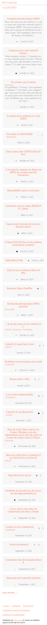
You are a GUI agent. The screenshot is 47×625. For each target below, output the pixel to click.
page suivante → (10, 592)
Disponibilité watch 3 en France (23, 190)
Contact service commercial (20, 526)
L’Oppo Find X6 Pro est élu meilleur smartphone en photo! (23, 243)
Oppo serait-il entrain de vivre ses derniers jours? (23, 225)
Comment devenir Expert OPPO (23, 18)
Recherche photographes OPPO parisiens (23, 305)
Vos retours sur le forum (23, 82)
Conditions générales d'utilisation (16, 610)
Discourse (18, 620)
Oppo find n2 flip (14, 260)
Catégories (16, 606)
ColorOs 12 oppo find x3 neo (19, 344)
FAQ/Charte (28, 606)
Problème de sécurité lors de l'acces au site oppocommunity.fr (23, 492)
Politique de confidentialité (14, 615)
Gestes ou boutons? (19, 544)
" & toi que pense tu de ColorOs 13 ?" (23, 325)
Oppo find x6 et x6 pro (19, 475)
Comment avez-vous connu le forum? (23, 51)
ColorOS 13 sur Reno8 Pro (19, 411)
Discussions (9, 85)
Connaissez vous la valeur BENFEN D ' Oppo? (23, 207)
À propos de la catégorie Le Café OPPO (23, 117)
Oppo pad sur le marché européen (23, 577)
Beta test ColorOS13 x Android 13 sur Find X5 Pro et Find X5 (23, 456)
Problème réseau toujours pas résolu (23, 361)
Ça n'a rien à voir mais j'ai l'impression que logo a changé (23, 510)
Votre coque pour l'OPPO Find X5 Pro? (23, 152)
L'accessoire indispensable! (19, 394)
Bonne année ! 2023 (19, 379)
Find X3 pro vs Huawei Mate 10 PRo (23, 271)
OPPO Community (9, 2)
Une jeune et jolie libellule (19, 134)
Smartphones (27, 329)
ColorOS (8, 329)
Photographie (11, 137)
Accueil (6, 606)
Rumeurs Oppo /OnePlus (19, 288)
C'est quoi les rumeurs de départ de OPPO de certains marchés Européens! (23, 172)
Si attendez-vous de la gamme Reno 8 (23, 561)
